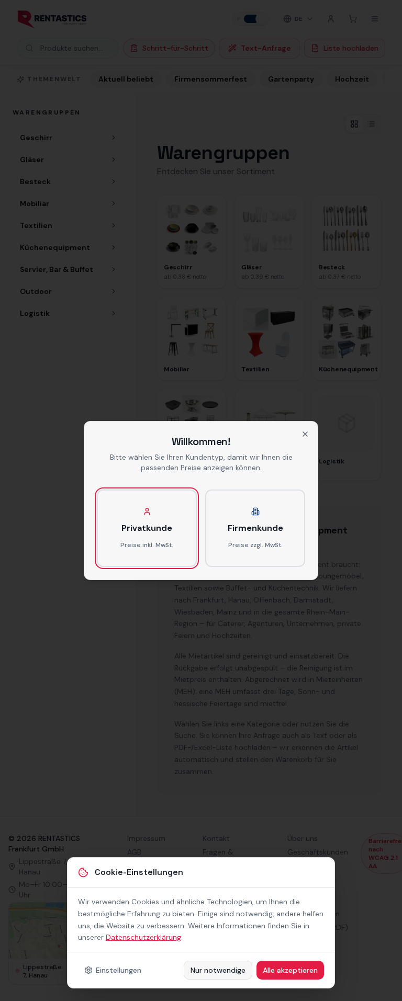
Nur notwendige (218, 970)
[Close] (305, 434)
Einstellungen (118, 970)
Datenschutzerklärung (143, 937)
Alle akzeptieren (290, 970)
